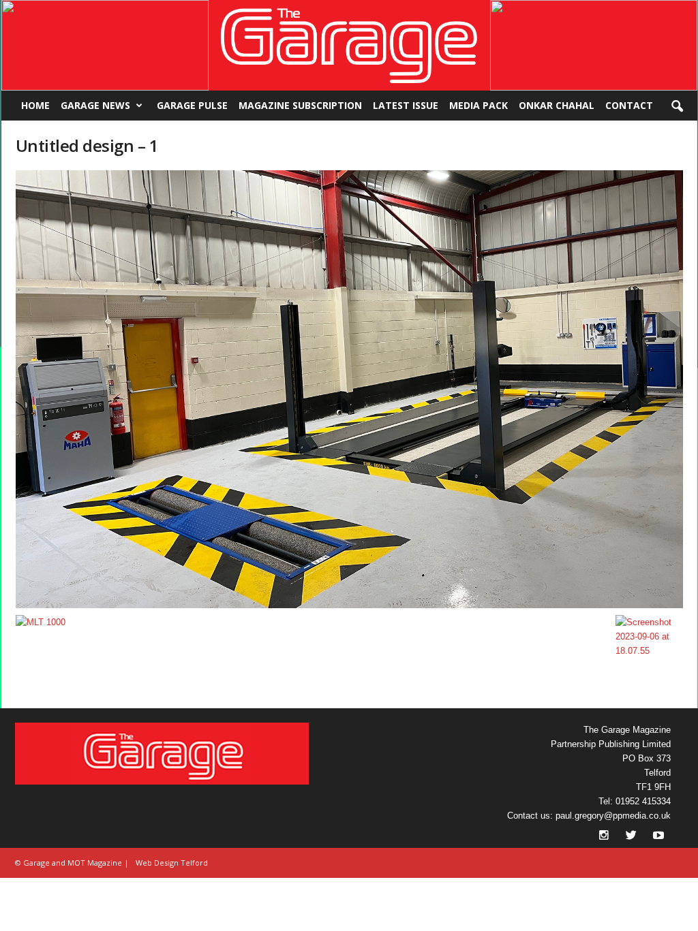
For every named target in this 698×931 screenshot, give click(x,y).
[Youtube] (658, 837)
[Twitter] (632, 837)
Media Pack (478, 105)
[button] (105, 45)
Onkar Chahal (556, 105)
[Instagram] (605, 837)
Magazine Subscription (300, 105)
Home (35, 105)
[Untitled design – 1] (350, 389)
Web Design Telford (172, 862)
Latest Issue (405, 105)
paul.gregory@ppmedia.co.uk (613, 815)
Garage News (95, 105)
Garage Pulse (192, 105)
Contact (629, 105)
